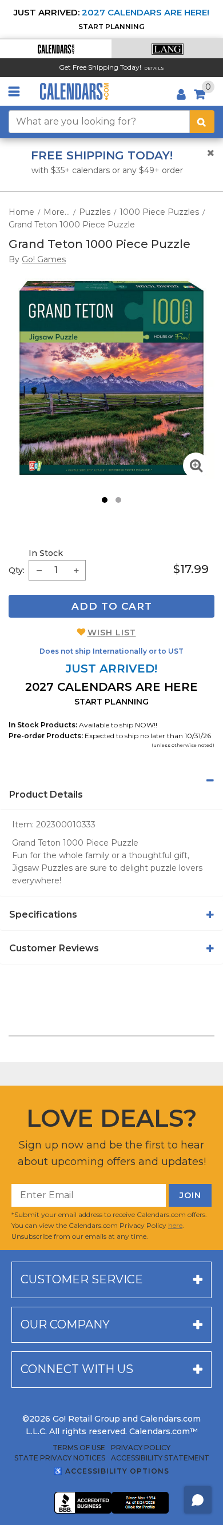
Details (154, 68)
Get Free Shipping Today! (100, 67)
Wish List (111, 632)
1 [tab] (104, 500)
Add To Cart (111, 606)
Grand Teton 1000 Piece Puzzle (72, 224)
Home (21, 212)
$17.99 (191, 569)
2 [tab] (118, 500)
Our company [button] (65, 1324)
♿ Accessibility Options (111, 1471)
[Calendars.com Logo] (74, 91)
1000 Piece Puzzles (159, 212)
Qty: (17, 570)
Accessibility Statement (160, 1458)
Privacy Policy (140, 1448)
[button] (56, 48)
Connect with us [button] (77, 1369)
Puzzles (94, 212)
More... (56, 212)
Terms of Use (79, 1448)
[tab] (111, 780)
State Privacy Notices (59, 1458)
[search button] (202, 121)
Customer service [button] (82, 1279)
